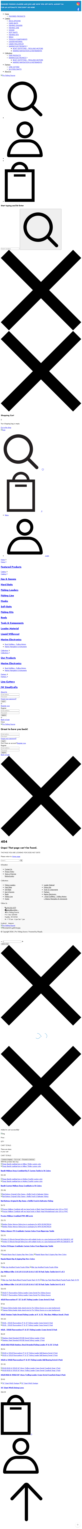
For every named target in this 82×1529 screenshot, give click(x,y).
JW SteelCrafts (15, 69)
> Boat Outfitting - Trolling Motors (55, 896)
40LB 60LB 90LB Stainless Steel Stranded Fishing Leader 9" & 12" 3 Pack (29, 1345)
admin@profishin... (12, 910)
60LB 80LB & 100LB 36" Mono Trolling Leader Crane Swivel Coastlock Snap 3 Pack (33, 1375)
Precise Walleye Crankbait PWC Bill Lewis (17, 1216)
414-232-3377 (11, 908)
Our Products (15, 55)
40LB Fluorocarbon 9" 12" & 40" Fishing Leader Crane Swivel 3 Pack (27, 1299)
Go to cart (17, 1159)
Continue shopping (7, 1159)
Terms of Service (10, 874)
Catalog (7, 18)
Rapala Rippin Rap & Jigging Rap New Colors (18, 1259)
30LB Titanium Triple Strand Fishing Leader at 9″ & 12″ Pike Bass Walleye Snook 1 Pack (35, 1314)
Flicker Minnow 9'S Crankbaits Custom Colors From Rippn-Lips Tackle (27, 1231)
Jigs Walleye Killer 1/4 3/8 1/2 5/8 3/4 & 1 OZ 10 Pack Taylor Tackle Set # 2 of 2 (33, 1284)
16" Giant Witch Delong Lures (12, 1388)
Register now (5, 706)
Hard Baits (13, 23)
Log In (3, 701)
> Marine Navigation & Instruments (55, 899)
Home (7, 14)
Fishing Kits (14, 35)
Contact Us (8, 869)
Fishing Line (14, 28)
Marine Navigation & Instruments (27, 51)
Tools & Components (18, 39)
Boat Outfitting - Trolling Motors (28, 48)
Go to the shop (6, 427)
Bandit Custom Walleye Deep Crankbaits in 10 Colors (21, 1186)
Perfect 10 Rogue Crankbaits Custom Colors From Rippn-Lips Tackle (27, 1246)
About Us (8, 71)
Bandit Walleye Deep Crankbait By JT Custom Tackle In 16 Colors (26, 1171)
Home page (16, 856)
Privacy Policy (9, 871)
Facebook (3, 923)
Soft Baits (13, 32)
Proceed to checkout (28, 1159)
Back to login (5, 720)
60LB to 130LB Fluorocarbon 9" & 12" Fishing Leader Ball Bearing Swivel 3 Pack (32, 1360)
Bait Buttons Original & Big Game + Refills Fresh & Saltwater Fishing (27, 1201)
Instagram (11, 923)
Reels (11, 37)
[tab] (7, 515)
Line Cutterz (14, 67)
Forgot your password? (8, 699)
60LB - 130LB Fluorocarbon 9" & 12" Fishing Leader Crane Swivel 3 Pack (29, 1330)
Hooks (11, 30)
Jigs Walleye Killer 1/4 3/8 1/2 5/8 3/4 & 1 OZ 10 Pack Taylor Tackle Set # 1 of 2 (33, 1272)
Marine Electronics (50, 894)
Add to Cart (5, 944)
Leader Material (16, 41)
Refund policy (9, 876)
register (4, 715)
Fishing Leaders (15, 25)
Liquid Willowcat (16, 44)
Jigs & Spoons (15, 21)
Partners (7, 65)
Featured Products (17, 16)
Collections (8, 53)
